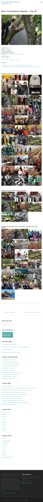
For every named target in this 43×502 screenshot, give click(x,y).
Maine (3, 431)
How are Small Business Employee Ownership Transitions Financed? (16, 390)
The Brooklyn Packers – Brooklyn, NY (10, 362)
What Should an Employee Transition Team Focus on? (13, 400)
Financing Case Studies (7, 349)
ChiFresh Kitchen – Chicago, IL (8, 370)
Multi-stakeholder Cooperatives (9, 404)
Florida (3, 418)
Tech (3, 448)
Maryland (4, 422)
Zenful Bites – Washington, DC (8, 378)
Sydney (26, 500)
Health (3, 451)
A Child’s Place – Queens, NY (8, 368)
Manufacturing (5, 442)
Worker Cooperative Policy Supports (10, 344)
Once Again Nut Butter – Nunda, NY (9, 376)
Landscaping (8, 49)
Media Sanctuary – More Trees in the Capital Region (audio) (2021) (17, 65)
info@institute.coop (28, 483)
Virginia (3, 426)
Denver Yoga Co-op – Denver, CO (32, 312)
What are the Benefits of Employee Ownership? (12, 398)
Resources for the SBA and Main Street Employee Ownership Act (15, 347)
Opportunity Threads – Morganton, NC (10, 374)
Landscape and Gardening (7, 457)
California (4, 412)
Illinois (3, 420)
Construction (5, 444)
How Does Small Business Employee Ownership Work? (13, 392)
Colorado (4, 416)
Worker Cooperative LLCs (7, 386)
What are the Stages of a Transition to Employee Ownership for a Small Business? (19, 388)
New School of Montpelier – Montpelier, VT (11, 364)
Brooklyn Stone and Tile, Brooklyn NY (10, 366)
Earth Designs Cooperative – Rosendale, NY (11, 372)
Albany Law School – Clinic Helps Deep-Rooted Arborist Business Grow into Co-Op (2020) (22, 66)
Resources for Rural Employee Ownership (11, 352)
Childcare (4, 446)
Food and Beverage (6, 440)
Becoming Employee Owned (10, 2)
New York (10, 48)
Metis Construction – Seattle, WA (9, 359)
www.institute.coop (12, 493)
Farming (4, 438)
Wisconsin (4, 428)
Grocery (4, 453)
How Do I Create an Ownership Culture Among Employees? (14, 394)
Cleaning (4, 455)
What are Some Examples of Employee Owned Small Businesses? (15, 402)
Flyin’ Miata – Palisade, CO (9, 312)
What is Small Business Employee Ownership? (11, 396)
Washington (4, 414)
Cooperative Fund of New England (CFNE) (14, 54)
